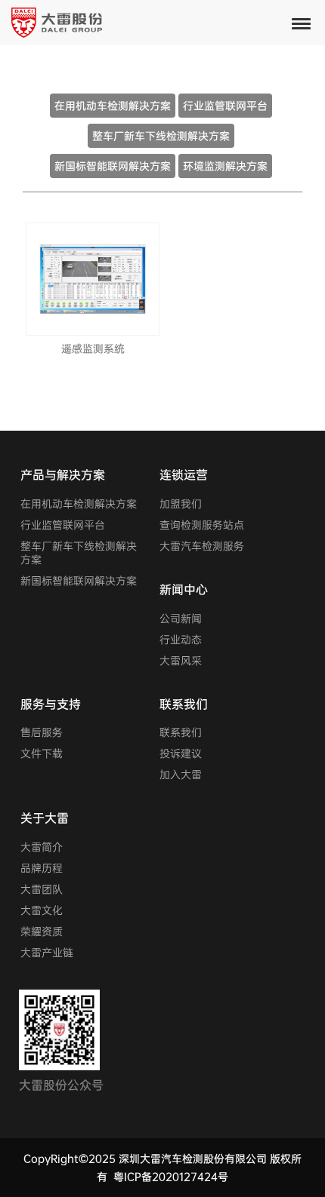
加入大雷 (180, 774)
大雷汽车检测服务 (201, 546)
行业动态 (180, 639)
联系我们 (180, 732)
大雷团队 (41, 889)
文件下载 (41, 753)
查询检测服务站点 (201, 525)
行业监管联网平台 (225, 105)
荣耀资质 (41, 931)
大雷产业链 (46, 952)
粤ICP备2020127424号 (170, 1176)
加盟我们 (180, 504)
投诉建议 (180, 753)
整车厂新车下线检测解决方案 (161, 136)
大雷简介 (41, 847)
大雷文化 (41, 910)
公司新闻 (180, 618)
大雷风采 (180, 661)
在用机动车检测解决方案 (112, 105)
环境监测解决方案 (225, 166)
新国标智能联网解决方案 (112, 166)
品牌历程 (41, 868)
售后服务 (41, 732)
